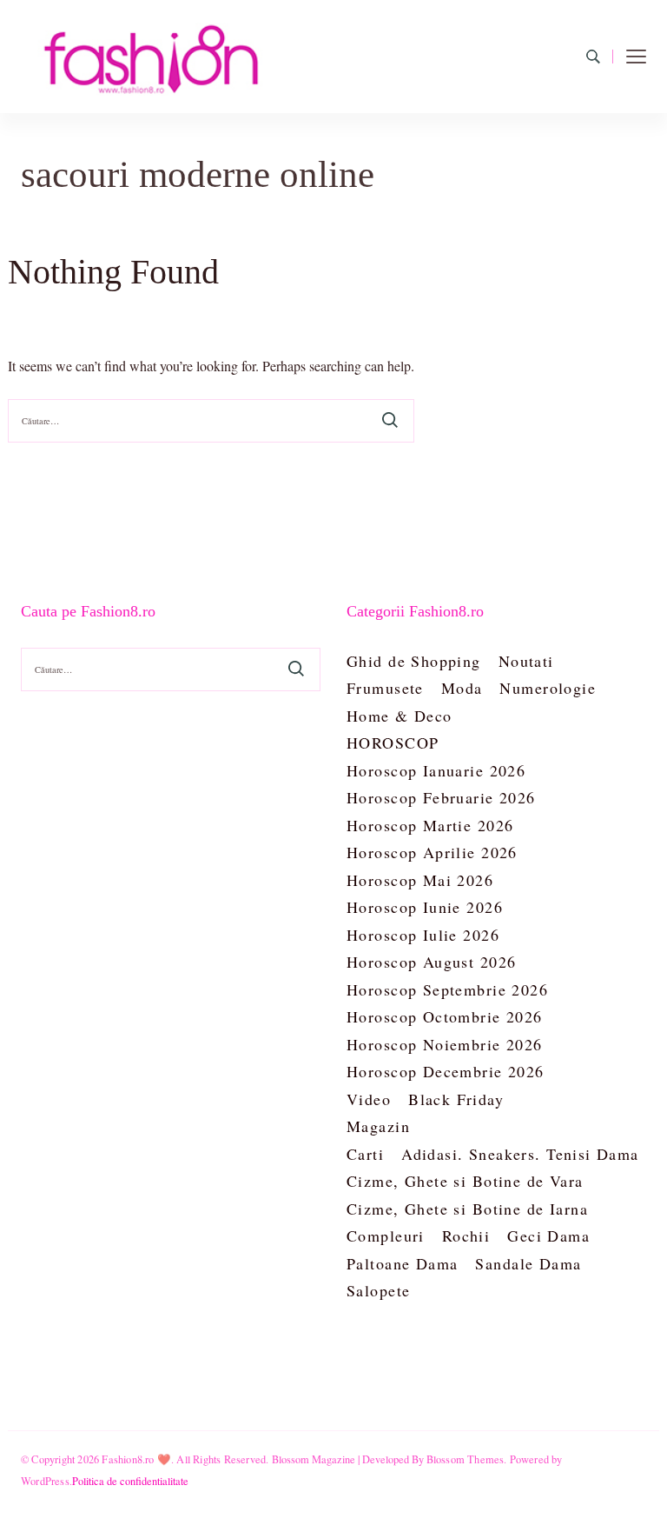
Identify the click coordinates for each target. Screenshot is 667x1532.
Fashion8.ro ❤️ (136, 1459)
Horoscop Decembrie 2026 (446, 1071)
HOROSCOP (393, 742)
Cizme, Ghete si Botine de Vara (465, 1180)
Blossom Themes (465, 1459)
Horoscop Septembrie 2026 (447, 989)
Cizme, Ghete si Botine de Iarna (467, 1208)
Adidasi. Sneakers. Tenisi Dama (520, 1153)
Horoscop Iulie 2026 (423, 934)
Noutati (526, 660)
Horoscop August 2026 (431, 961)
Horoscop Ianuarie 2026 (436, 770)
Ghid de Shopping (414, 660)
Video (369, 1099)
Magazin (378, 1126)
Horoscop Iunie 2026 (425, 906)
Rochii (466, 1235)
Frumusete (385, 687)
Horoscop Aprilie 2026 (432, 852)
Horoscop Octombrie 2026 (445, 1016)
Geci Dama (548, 1235)
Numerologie (547, 687)
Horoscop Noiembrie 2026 (445, 1044)
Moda (462, 687)
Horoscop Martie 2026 (430, 825)
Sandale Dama (528, 1263)
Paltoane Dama (402, 1263)
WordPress (45, 1481)
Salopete (378, 1290)
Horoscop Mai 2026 (420, 879)
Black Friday (456, 1099)
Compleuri (386, 1235)
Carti (365, 1153)
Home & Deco (399, 715)
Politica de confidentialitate (130, 1481)
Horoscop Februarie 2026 (441, 797)
